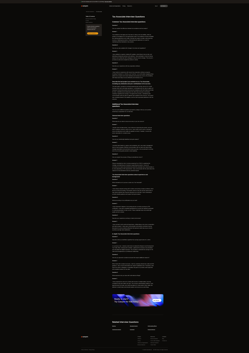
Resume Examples (154, 338)
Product (139, 336)
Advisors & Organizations (143, 342)
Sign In (156, 5)
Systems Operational (147, 349)
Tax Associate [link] (99, 11)
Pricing (124, 5)
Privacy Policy (92, 349)
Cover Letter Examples (155, 340)
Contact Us (164, 340)
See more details (108, 1)
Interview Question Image (91, 18)
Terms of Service (84, 349)
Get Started (163, 5)
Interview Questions (90, 11)
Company (164, 336)
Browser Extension (141, 344)
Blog (163, 338)
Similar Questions (89, 22)
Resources (129, 5)
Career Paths (153, 344)
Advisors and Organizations (114, 5)
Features (139, 338)
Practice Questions (92, 33)
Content (87, 20)
